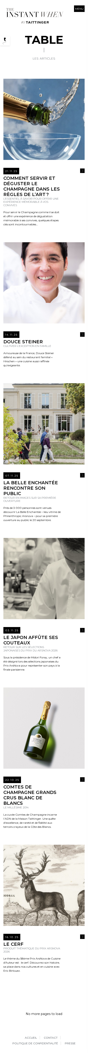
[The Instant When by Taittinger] (34, 16)
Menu (79, 8)
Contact (51, 1037)
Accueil (31, 1037)
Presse (70, 1043)
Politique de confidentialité (35, 1043)
